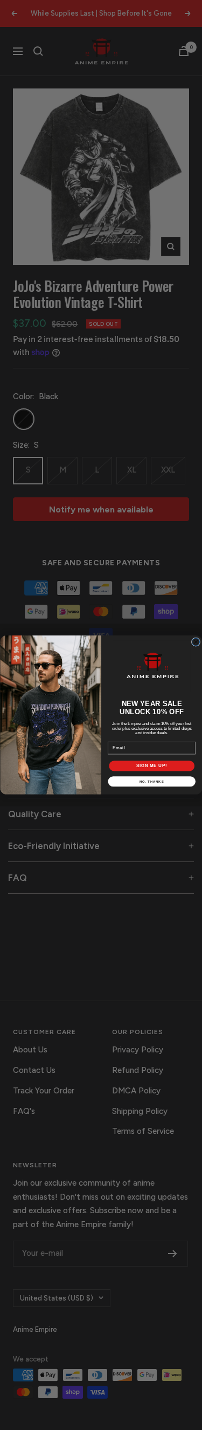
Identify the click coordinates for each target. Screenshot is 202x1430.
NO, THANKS (151, 781)
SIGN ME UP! (151, 766)
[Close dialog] (195, 642)
